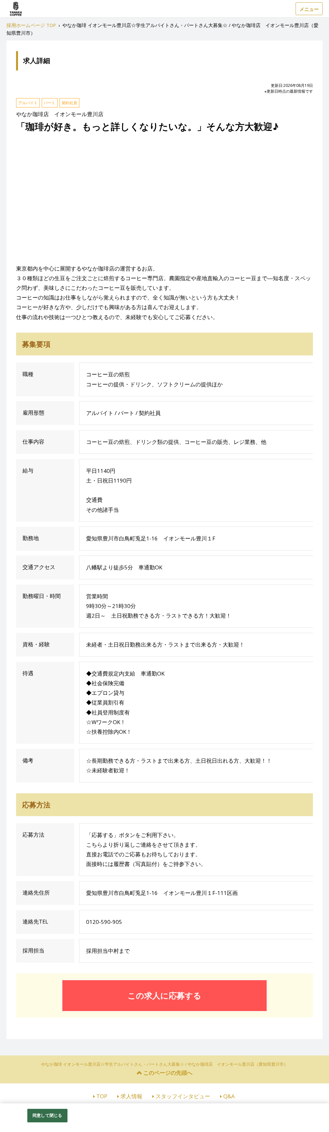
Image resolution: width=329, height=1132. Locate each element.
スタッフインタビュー (183, 1096)
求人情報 (131, 1096)
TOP (101, 1096)
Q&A (229, 1096)
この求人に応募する (164, 995)
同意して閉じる (47, 1115)
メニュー (309, 9)
